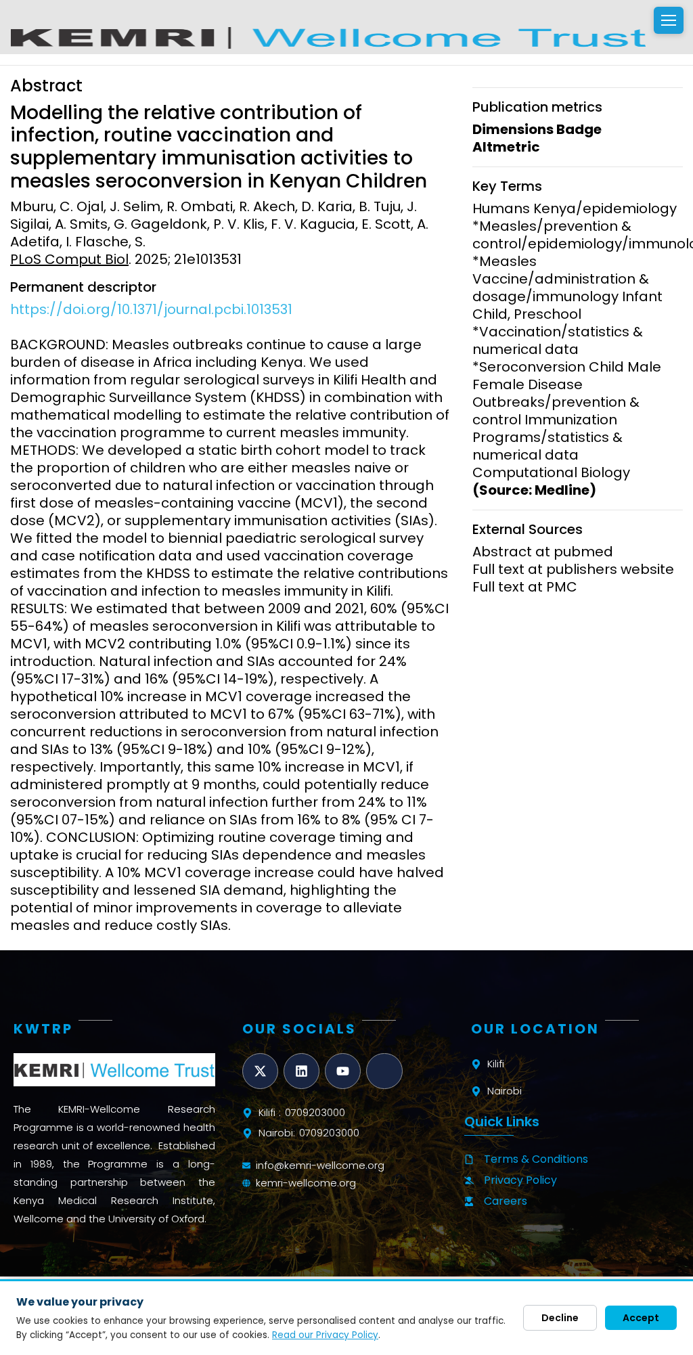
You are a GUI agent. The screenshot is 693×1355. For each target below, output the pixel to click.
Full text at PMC (524, 586)
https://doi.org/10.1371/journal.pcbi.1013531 (151, 309)
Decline (560, 1318)
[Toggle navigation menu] (669, 20)
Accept (641, 1318)
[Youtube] (343, 1071)
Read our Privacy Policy (325, 1335)
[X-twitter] (260, 1071)
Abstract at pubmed (542, 551)
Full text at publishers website (573, 569)
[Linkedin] (301, 1071)
